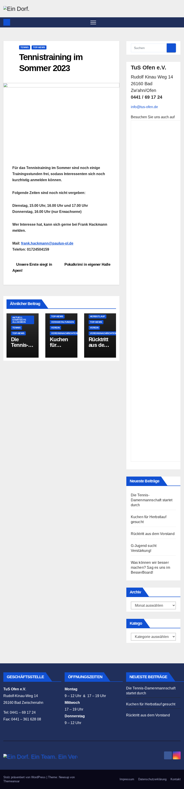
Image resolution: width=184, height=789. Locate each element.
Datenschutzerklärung (152, 779)
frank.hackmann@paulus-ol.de (47, 243)
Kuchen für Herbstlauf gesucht (150, 704)
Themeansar (11, 781)
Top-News (39, 47)
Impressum (127, 779)
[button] (177, 22)
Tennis (24, 47)
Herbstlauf (97, 316)
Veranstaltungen (62, 322)
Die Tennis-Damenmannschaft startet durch (152, 500)
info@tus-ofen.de (144, 107)
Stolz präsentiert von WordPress (24, 777)
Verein (55, 327)
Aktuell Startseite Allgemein (19, 319)
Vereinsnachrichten (64, 333)
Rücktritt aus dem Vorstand (99, 345)
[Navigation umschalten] (93, 22)
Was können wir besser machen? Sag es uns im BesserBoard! (150, 567)
